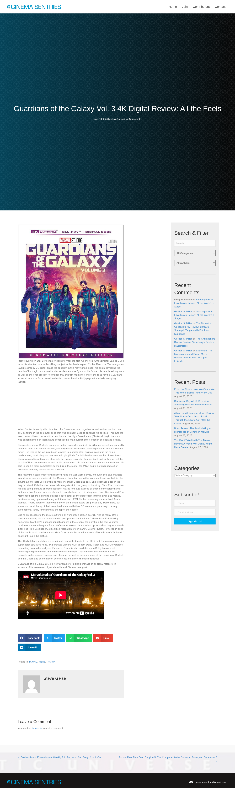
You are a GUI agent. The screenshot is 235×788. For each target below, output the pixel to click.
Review (51, 661)
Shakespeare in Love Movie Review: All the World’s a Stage (194, 303)
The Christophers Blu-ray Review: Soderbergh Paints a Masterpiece (194, 342)
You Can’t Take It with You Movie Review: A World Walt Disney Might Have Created (193, 444)
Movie (42, 661)
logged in (37, 728)
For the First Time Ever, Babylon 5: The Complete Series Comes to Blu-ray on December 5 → (168, 759)
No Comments (133, 119)
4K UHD (33, 661)
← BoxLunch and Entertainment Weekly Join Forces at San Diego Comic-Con (60, 757)
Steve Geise (117, 119)
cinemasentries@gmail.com (211, 782)
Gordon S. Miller (183, 311)
